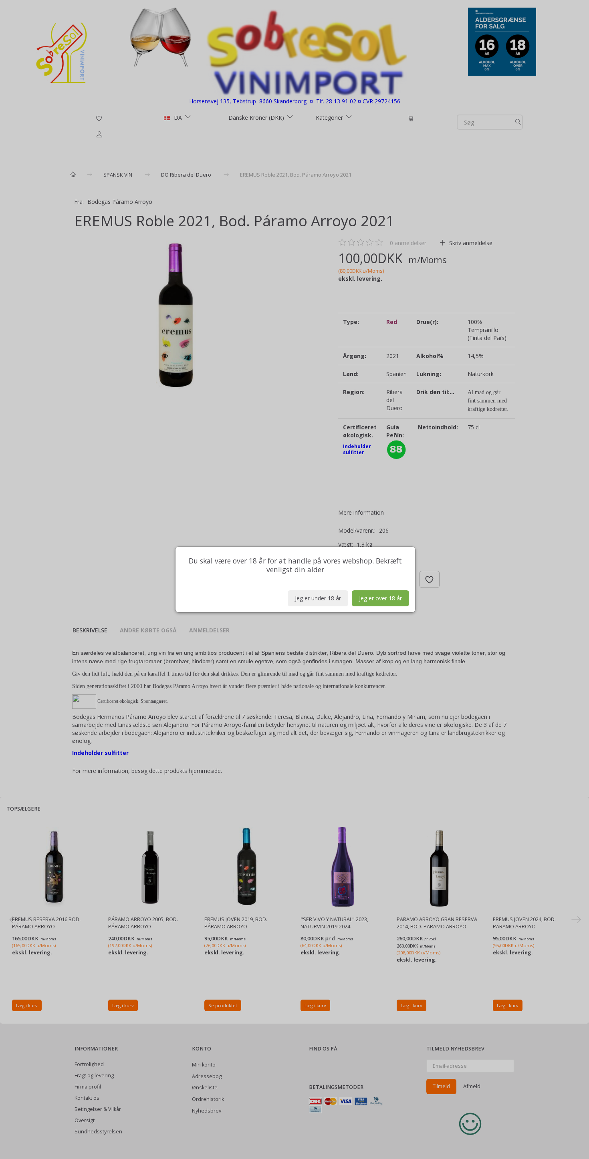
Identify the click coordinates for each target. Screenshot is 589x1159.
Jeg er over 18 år (380, 598)
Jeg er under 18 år (318, 598)
